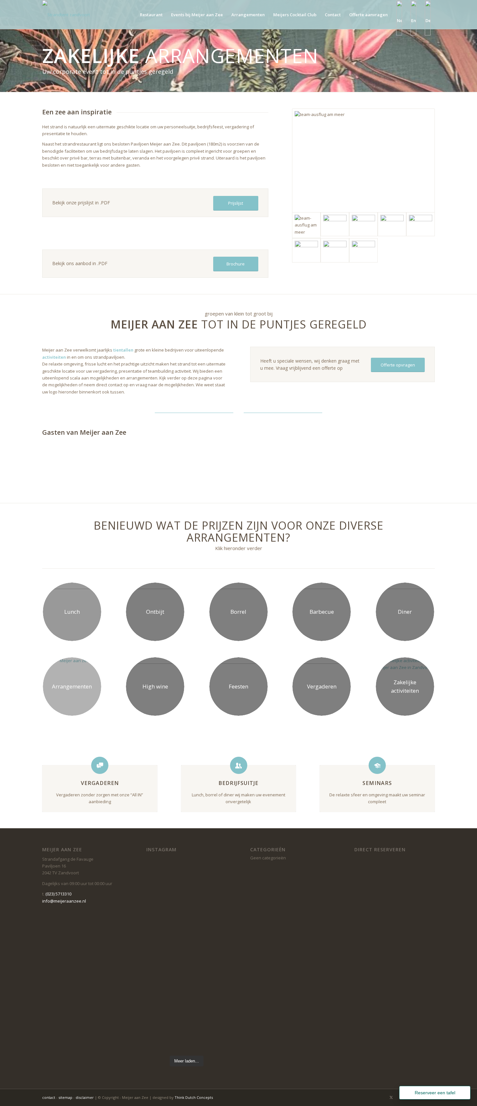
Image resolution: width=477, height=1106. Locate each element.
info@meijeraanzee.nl (64, 901)
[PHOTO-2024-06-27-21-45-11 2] (306, 250)
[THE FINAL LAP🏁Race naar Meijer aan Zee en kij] (207, 1022)
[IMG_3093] (392, 224)
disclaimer (85, 1097)
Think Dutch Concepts (194, 1097)
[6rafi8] (335, 250)
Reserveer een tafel (435, 1092)
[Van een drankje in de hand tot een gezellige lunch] (207, 903)
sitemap (65, 1097)
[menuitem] (151, 14)
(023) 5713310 (58, 894)
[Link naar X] (391, 1097)
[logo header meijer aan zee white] (85, 14)
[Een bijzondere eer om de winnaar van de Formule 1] (165, 924)
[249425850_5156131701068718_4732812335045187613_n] (363, 224)
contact (48, 1097)
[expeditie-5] (335, 224)
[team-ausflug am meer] (363, 160)
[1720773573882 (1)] (363, 250)
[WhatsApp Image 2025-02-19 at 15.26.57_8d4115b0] (420, 224)
